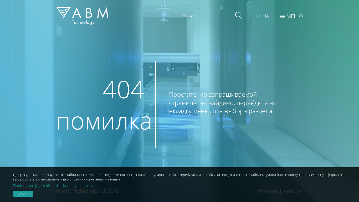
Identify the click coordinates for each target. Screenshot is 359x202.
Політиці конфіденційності (35, 185)
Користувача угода (79, 185)
